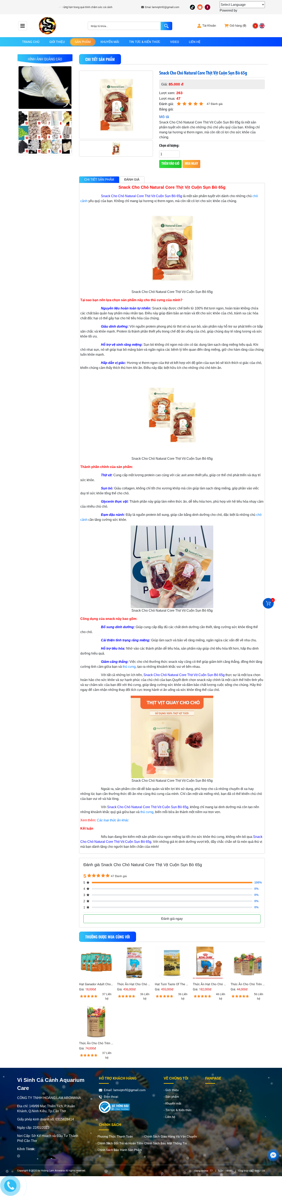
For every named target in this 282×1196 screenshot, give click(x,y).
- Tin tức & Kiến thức (178, 1110)
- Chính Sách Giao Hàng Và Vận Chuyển (170, 1136)
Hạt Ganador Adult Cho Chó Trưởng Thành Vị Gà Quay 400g (96, 984)
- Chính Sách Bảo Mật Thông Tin (165, 1143)
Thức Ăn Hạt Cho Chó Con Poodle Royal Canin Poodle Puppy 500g (210, 984)
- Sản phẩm (171, 1097)
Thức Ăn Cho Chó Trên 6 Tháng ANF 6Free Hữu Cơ (248, 984)
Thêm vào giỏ (170, 164)
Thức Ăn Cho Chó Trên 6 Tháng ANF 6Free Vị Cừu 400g (96, 1043)
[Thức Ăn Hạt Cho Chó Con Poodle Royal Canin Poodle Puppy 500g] (210, 962)
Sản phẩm (83, 42)
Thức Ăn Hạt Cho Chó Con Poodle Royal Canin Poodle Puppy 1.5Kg (134, 984)
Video (174, 42)
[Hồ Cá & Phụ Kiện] (45, 87)
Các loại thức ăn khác (113, 820)
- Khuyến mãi (172, 1103)
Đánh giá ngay (172, 918)
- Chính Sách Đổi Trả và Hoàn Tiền (119, 1143)
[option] (45, 88)
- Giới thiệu (171, 1090)
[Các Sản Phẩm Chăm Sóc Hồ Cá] (45, 132)
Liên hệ (194, 42)
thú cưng (129, 666)
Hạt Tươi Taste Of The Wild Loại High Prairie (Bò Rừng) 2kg (172, 984)
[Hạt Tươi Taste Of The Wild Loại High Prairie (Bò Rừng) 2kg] (172, 962)
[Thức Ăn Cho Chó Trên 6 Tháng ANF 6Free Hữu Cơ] (248, 962)
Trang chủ (30, 42)
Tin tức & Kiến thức (144, 42)
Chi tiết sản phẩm (99, 179)
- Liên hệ (169, 1117)
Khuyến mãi (110, 42)
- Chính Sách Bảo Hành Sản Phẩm (119, 1150)
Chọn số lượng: (169, 146)
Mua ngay (191, 164)
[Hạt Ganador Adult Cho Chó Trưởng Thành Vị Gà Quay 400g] (96, 962)
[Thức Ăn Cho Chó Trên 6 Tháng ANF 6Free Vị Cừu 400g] (96, 1021)
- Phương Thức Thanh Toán (114, 1136)
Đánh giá (131, 179)
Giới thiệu (57, 42)
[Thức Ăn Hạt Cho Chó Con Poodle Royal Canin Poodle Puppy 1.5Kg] (134, 962)
